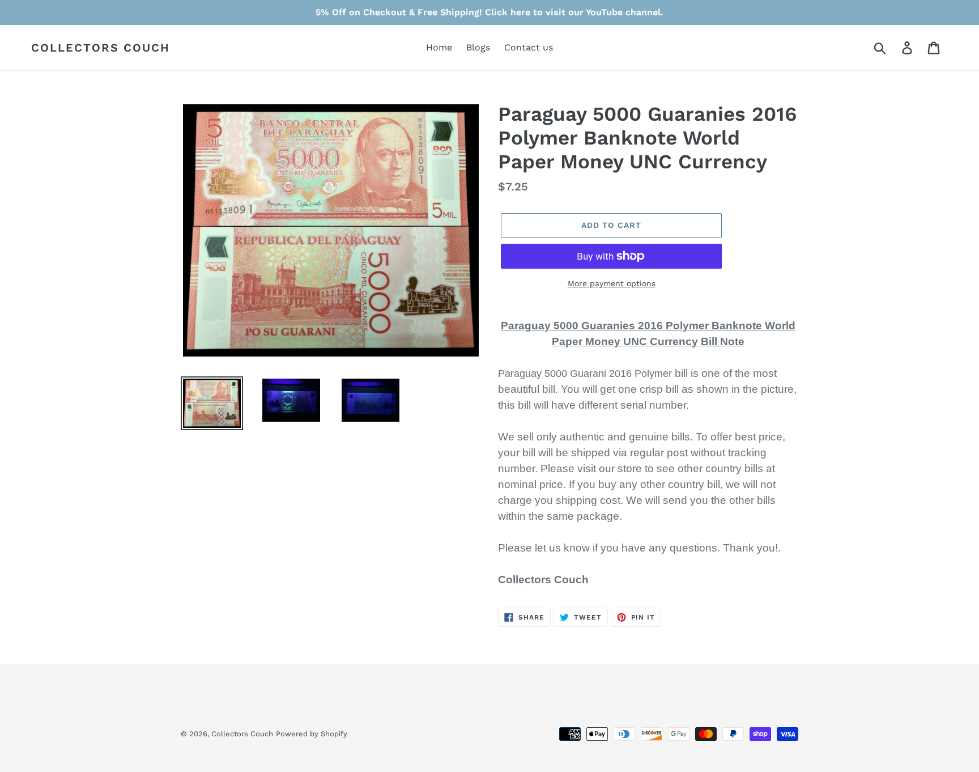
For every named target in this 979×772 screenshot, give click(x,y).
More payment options (611, 283)
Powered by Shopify (311, 733)
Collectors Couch (100, 47)
